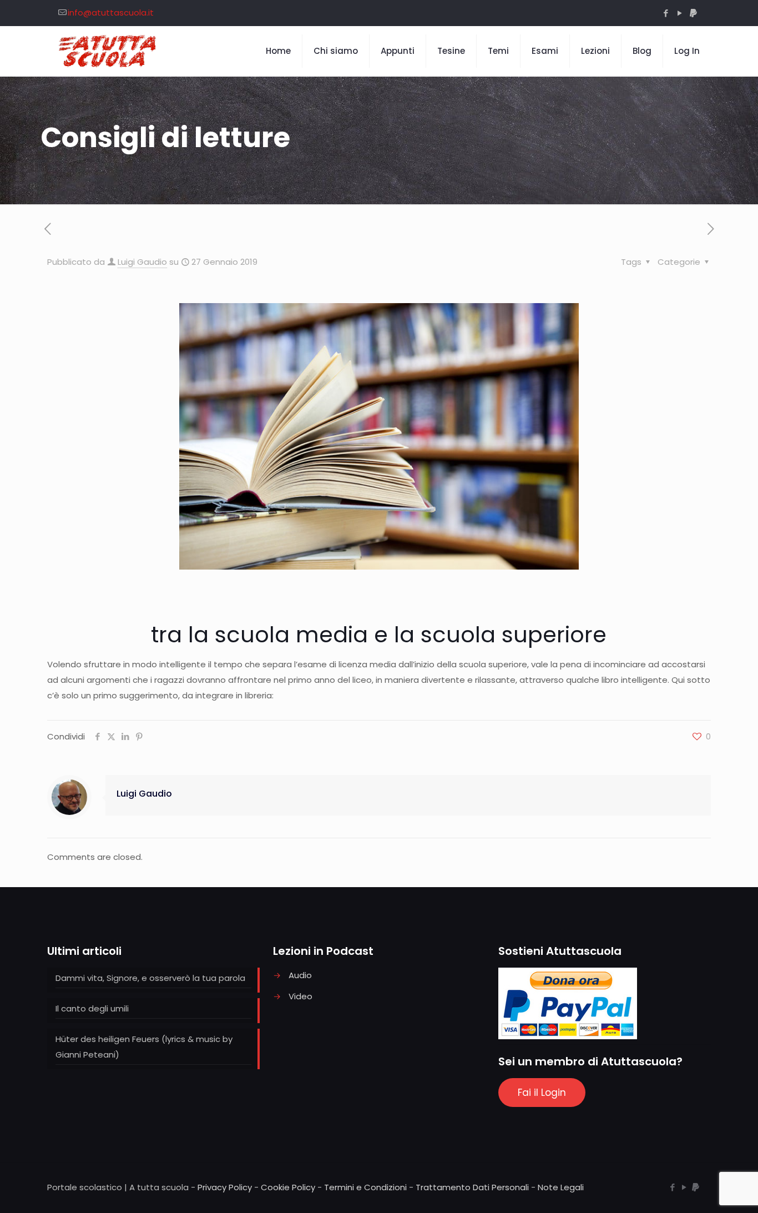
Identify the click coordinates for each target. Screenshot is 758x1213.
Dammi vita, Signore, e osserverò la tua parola (150, 978)
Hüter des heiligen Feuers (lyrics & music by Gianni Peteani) (144, 1046)
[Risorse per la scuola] (108, 51)
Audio (300, 975)
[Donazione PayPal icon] (693, 13)
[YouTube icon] (679, 13)
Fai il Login (542, 1092)
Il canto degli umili (92, 1008)
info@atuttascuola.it (111, 12)
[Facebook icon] (665, 13)
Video (300, 996)
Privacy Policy (225, 1187)
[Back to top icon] (704, 1190)
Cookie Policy (288, 1187)
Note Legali (561, 1187)
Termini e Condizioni (365, 1187)
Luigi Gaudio (142, 262)
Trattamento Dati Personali (472, 1187)
